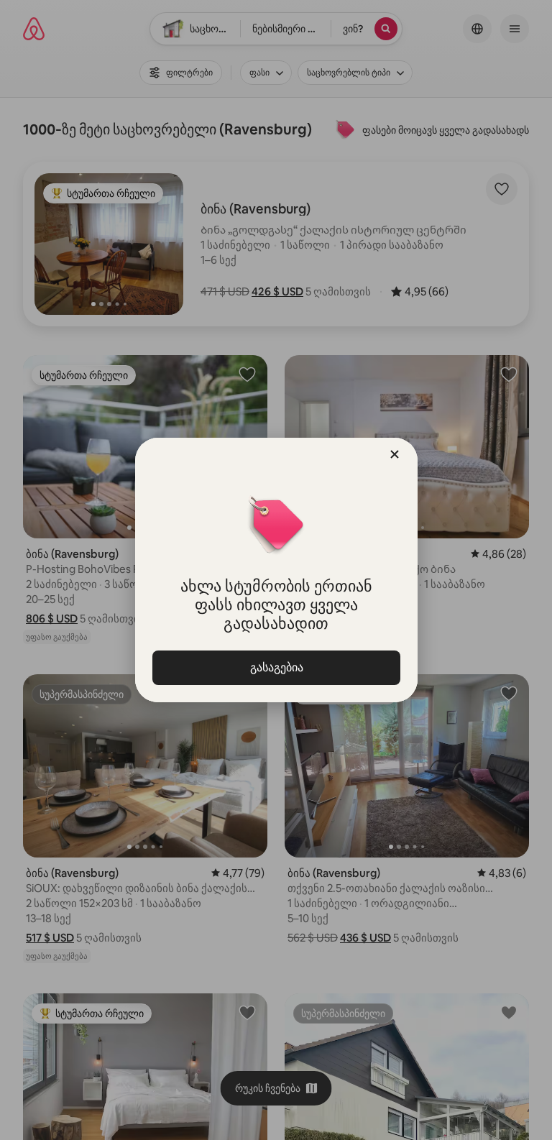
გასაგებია (276, 667)
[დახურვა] (394, 454)
